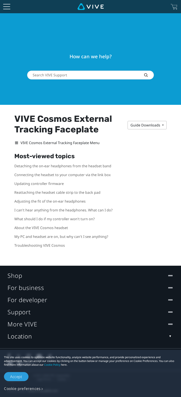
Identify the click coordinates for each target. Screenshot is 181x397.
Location (20, 336)
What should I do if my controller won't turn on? (54, 218)
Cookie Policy (52, 365)
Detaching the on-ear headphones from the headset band (62, 166)
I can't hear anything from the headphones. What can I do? (63, 210)
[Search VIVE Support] (149, 75)
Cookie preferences (22, 388)
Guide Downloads (145, 125)
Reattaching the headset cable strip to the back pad (57, 192)
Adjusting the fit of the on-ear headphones (50, 201)
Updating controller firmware (39, 183)
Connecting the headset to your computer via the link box (62, 174)
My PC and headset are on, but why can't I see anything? (61, 236)
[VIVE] (90, 6)
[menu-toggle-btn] (6, 6)
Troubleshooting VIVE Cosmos (39, 245)
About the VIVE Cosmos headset (41, 227)
